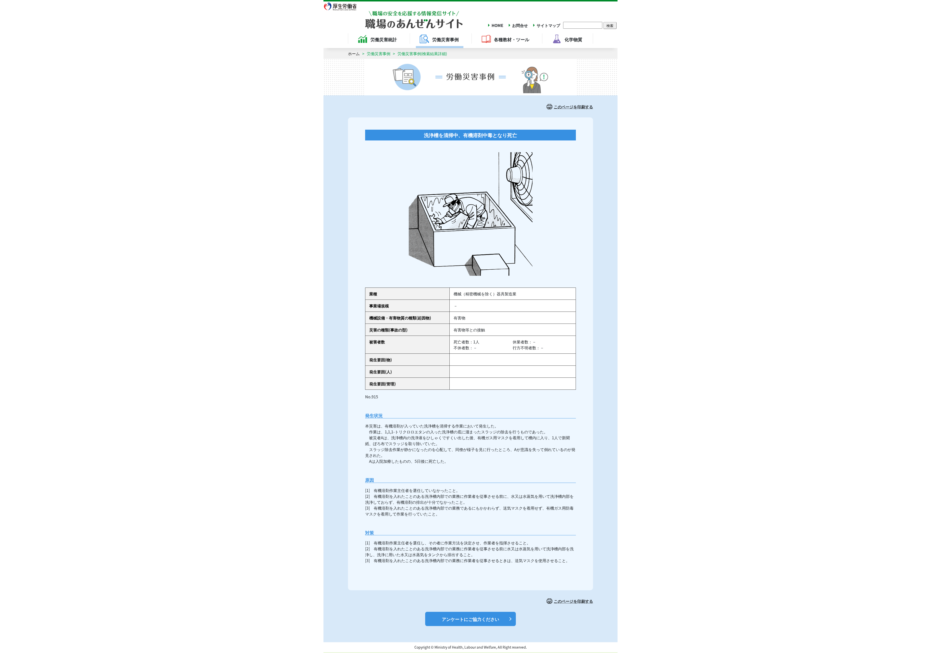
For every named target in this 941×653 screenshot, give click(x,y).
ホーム (354, 53)
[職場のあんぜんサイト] (393, 15)
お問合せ (520, 25)
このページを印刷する (573, 107)
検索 (610, 25)
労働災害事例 (378, 53)
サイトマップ (548, 25)
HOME (497, 25)
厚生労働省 (343, 6)
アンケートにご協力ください (470, 619)
